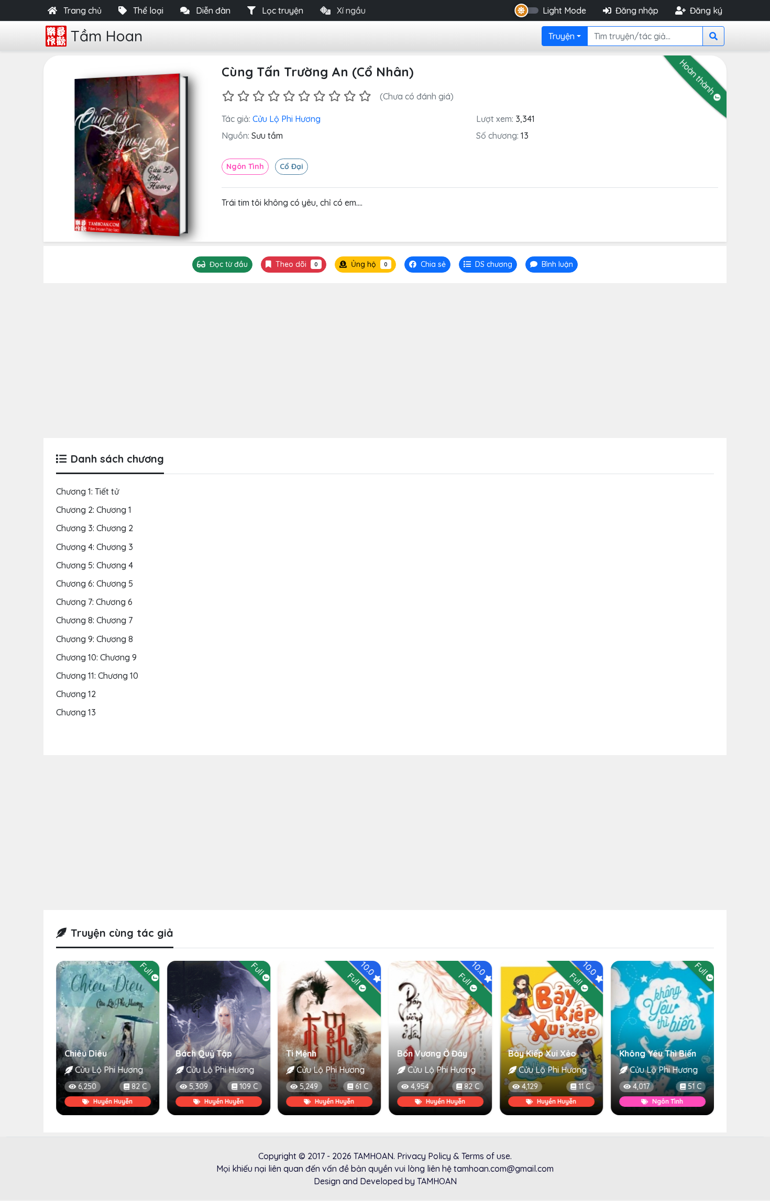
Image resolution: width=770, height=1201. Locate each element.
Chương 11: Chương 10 (97, 675)
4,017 (530, 1086)
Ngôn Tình (245, 166)
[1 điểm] (228, 96)
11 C (473, 1086)
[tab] (488, 264)
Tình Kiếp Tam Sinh (656, 1053)
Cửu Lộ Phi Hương (286, 119)
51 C (583, 1086)
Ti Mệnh (190, 1053)
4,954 (309, 1086)
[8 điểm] (334, 96)
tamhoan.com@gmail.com (504, 1168)
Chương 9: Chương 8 (94, 639)
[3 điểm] (258, 96)
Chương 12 (76, 694)
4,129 (419, 1086)
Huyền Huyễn (113, 1101)
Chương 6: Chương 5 (94, 583)
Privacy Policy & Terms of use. (454, 1156)
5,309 (87, 1086)
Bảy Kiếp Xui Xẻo (431, 1053)
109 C (137, 1086)
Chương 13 (76, 712)
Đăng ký (706, 10)
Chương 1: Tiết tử (87, 491)
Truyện (561, 36)
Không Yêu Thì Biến (546, 1053)
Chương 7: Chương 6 (94, 602)
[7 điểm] (319, 96)
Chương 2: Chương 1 (93, 509)
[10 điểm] (364, 96)
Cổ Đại (291, 166)
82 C (360, 1086)
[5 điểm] (288, 96)
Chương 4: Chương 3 (94, 547)
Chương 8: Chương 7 (94, 620)
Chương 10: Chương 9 (96, 657)
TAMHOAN (373, 1156)
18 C (694, 1086)
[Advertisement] (385, 360)
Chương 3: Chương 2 (94, 528)
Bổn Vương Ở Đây (322, 1053)
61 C (251, 1086)
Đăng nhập (636, 10)
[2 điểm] (243, 96)
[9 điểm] (349, 96)
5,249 (198, 1086)
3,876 (641, 1086)
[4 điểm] (273, 96)
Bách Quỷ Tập (92, 1053)
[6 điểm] (304, 96)
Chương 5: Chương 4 (94, 565)
